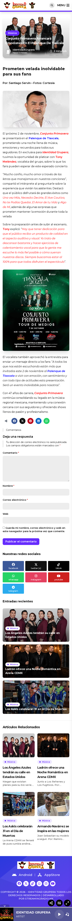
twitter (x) (36, 568)
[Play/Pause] (59, 914)
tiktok (59, 568)
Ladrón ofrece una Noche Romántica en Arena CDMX (52, 772)
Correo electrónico (15, 499)
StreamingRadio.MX (39, 898)
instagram (36, 579)
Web (5, 513)
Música (12, 33)
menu (61, 5)
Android (25, 875)
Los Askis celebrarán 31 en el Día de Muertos (17, 831)
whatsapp (13, 579)
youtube (58, 579)
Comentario (11, 452)
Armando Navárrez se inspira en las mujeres (53, 829)
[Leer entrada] (36, 625)
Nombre (8, 485)
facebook (13, 568)
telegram (13, 591)
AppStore (52, 875)
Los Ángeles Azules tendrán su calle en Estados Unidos (17, 772)
